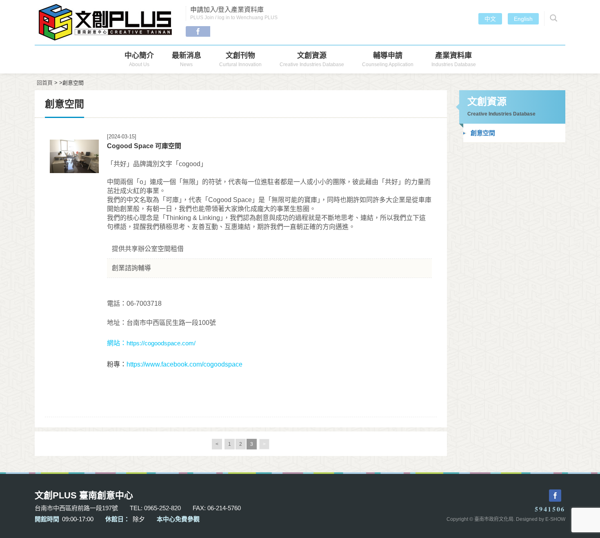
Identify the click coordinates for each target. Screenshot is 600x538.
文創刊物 (240, 59)
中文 (490, 19)
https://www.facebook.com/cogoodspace (184, 364)
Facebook (198, 31)
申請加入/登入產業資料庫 (234, 13)
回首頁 (45, 83)
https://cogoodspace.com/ (161, 343)
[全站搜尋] (552, 18)
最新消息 (186, 59)
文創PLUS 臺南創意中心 (106, 22)
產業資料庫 (453, 59)
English (523, 19)
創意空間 (483, 132)
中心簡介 (139, 59)
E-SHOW (555, 519)
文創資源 (312, 59)
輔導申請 (387, 59)
